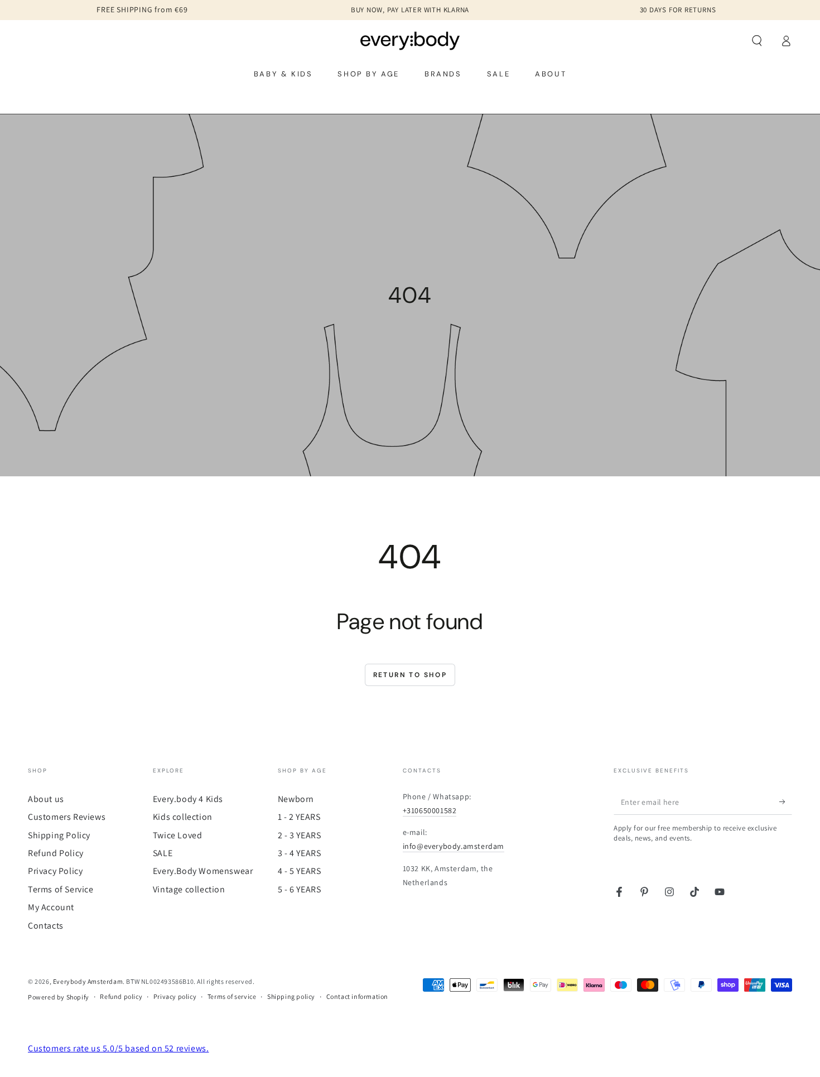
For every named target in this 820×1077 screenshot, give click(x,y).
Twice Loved (177, 835)
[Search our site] (756, 40)
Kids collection (183, 817)
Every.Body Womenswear (203, 871)
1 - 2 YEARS (299, 817)
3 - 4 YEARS (299, 853)
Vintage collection (189, 889)
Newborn (296, 799)
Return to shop (410, 674)
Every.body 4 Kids (188, 799)
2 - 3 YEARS (299, 835)
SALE (162, 853)
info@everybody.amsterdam (453, 846)
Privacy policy (174, 996)
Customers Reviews (66, 817)
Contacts (46, 925)
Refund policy (121, 996)
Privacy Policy (55, 871)
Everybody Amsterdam (88, 981)
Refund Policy (56, 853)
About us (46, 799)
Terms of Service (61, 889)
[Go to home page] (410, 41)
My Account (51, 907)
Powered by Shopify (58, 997)
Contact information (357, 996)
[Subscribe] (785, 802)
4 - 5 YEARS (299, 871)
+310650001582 (430, 810)
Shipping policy (291, 996)
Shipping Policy (59, 835)
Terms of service (232, 996)
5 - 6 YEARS (299, 889)
